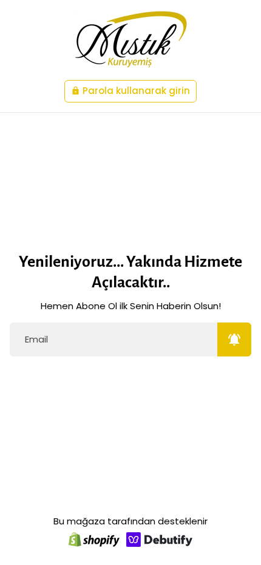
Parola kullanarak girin (130, 90)
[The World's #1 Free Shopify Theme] (159, 539)
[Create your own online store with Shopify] (94, 539)
